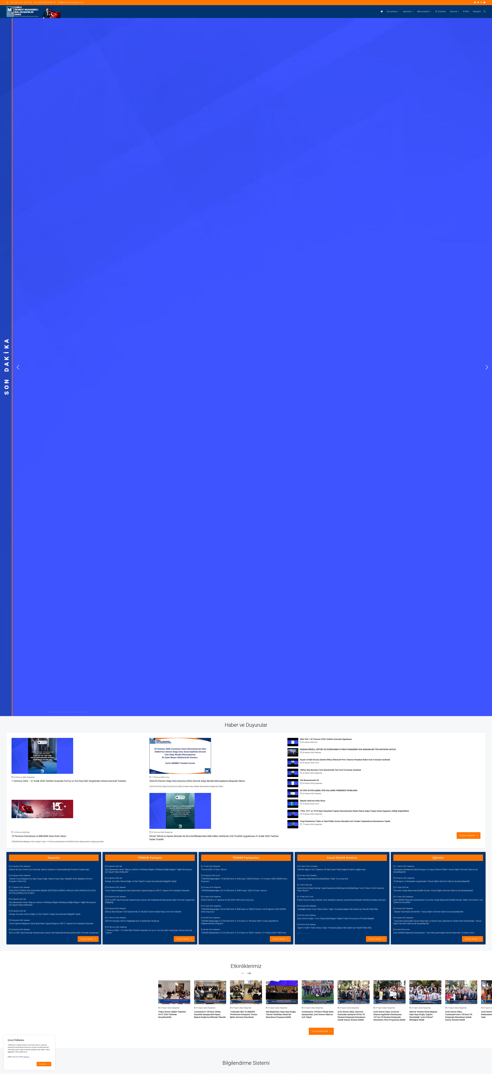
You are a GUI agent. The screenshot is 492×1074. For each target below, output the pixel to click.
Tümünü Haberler (467, 835)
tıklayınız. (26, 1057)
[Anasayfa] (382, 11)
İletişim (477, 11)
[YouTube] (484, 2)
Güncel (453, 11)
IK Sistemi (440, 11)
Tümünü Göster (86, 939)
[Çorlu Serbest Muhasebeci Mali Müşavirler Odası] (22, 11)
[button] (17, 367)
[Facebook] (475, 2)
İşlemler (407, 11)
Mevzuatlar (423, 11)
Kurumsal (392, 11)
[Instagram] (481, 2)
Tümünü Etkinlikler (319, 1031)
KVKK (466, 11)
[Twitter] (478, 2)
